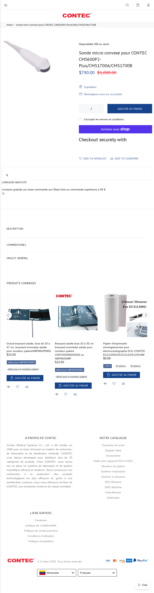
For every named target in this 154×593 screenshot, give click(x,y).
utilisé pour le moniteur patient (23, 369)
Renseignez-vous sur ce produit (103, 94)
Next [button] (145, 315)
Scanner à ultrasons (113, 476)
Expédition (90, 87)
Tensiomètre (113, 455)
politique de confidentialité (41, 525)
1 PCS (107, 366)
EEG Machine (113, 481)
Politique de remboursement (41, 530)
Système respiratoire (113, 471)
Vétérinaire (113, 497)
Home (10, 25)
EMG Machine (113, 487)
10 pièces (121, 366)
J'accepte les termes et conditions (104, 119)
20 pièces (135, 366)
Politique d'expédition (41, 541)
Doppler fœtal (113, 450)
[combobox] (56, 572)
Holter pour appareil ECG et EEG (113, 460)
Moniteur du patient (113, 466)
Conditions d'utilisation (41, 535)
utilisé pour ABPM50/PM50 (21, 362)
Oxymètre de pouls (113, 445)
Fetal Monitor (113, 492)
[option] (29, 336)
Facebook (41, 520)
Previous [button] (8, 315)
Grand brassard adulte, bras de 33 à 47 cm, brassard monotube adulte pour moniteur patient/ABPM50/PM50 (29, 347)
